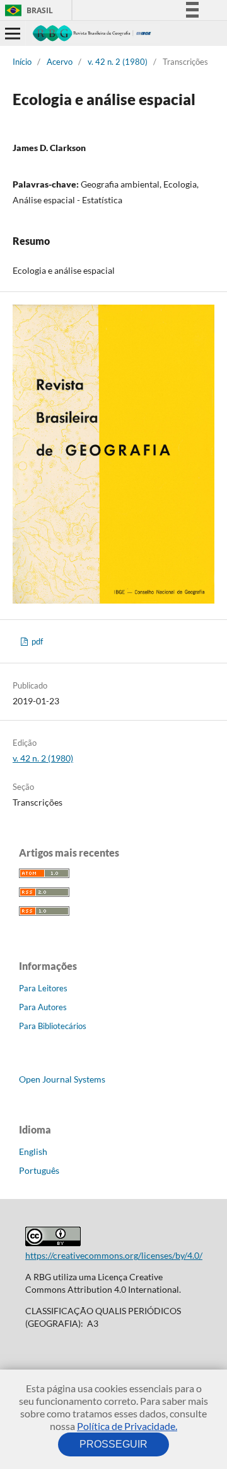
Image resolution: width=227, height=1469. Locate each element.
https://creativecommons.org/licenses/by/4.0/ (113, 1255)
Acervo (60, 62)
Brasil (26, 10)
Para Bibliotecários (52, 1026)
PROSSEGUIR (113, 1444)
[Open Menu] (12, 33)
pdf (36, 641)
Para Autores (43, 1007)
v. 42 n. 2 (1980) (118, 62)
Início (22, 62)
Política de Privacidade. (127, 1426)
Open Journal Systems (62, 1079)
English (33, 1151)
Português (39, 1170)
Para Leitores (43, 988)
